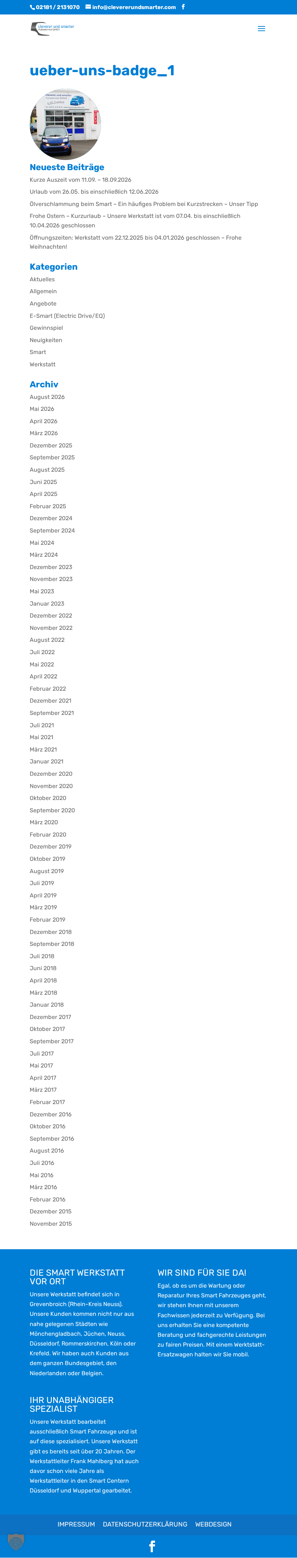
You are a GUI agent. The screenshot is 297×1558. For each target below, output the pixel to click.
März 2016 (43, 1187)
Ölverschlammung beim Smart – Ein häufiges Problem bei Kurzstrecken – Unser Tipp (144, 204)
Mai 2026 (42, 408)
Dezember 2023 (51, 567)
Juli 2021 (42, 725)
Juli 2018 (42, 956)
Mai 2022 (42, 664)
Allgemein (43, 291)
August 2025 (47, 469)
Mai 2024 (42, 542)
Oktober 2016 (48, 1126)
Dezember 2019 (50, 846)
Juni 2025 (43, 482)
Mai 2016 (42, 1175)
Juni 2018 (43, 968)
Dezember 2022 (51, 615)
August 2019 (47, 871)
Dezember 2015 (51, 1211)
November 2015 (51, 1223)
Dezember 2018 (51, 932)
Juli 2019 (42, 883)
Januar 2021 (46, 761)
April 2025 (44, 493)
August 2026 (47, 396)
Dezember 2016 (51, 1114)
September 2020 (52, 810)
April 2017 (43, 1077)
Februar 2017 (47, 1102)
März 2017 (43, 1089)
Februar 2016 (48, 1199)
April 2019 (43, 895)
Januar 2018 (47, 1004)
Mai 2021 (41, 737)
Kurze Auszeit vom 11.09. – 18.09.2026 (80, 179)
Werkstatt (42, 364)
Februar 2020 (48, 834)
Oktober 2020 (48, 798)
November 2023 (51, 579)
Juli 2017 (42, 1053)
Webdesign (213, 1524)
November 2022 (51, 627)
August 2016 (47, 1150)
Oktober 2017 (47, 1029)
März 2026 (44, 433)
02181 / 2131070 (58, 7)
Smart (38, 352)
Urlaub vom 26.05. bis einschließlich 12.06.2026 (94, 191)
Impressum (76, 1524)
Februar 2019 (47, 919)
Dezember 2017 (50, 1017)
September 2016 (52, 1138)
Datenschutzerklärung (145, 1524)
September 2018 (52, 943)
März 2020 (44, 822)
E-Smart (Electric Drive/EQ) (67, 315)
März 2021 (43, 749)
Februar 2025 (48, 506)
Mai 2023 (42, 591)
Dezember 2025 (51, 445)
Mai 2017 (41, 1065)
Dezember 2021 (50, 700)
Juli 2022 (42, 652)
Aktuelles (42, 279)
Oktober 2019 (47, 858)
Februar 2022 (48, 688)
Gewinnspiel (46, 327)
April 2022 (43, 676)
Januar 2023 (47, 603)
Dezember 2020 (51, 773)
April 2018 (43, 980)
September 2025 (52, 457)
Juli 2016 (42, 1162)
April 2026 (44, 421)
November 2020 (51, 786)
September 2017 (52, 1041)
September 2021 (52, 712)
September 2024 (52, 530)
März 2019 (43, 907)
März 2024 (44, 554)
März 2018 (43, 992)
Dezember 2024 (51, 518)
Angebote (43, 303)
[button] (16, 1542)
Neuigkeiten (46, 340)
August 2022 (47, 639)
